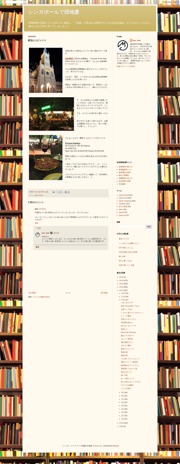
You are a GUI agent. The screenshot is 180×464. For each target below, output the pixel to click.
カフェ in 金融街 (127, 385)
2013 (121, 287)
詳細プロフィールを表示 (126, 66)
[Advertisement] (128, 114)
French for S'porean (128, 332)
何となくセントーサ (128, 326)
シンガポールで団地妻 (54, 12)
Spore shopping (125, 201)
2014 (121, 284)
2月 (122, 416)
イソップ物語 (126, 316)
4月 (122, 409)
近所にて (124, 329)
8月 (122, 396)
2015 (121, 281)
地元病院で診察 (125, 181)
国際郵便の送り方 (125, 178)
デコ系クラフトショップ (130, 359)
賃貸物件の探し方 (125, 167)
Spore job (122, 215)
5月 (122, 406)
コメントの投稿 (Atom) (41, 297)
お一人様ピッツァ (127, 378)
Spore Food (39, 195)
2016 (121, 277)
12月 (123, 293)
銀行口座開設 (124, 175)
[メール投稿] (53, 192)
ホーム (68, 293)
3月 (122, 412)
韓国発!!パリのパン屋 (129, 369)
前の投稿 (104, 293)
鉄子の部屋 (123, 207)
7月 (122, 399)
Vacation (122, 204)
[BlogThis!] (60, 192)
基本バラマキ (124, 239)
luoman (96, 446)
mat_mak (45, 233)
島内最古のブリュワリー (130, 365)
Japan (121, 212)
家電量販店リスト (125, 170)
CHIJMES (69, 58)
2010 (121, 426)
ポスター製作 (126, 345)
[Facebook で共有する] (66, 192)
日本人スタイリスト (128, 319)
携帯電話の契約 (125, 172)
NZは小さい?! (126, 372)
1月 (122, 419)
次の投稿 (32, 293)
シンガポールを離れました (129, 243)
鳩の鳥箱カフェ (127, 342)
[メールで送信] (58, 192)
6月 (122, 402)
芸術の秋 (124, 355)
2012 (121, 290)
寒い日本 (122, 256)
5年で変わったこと (126, 248)
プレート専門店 (127, 339)
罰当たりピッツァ (127, 349)
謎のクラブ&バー (127, 336)
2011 (121, 423)
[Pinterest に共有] (68, 192)
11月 (123, 297)
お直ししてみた (127, 309)
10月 (123, 300)
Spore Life (123, 198)
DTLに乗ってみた (125, 261)
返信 (36, 223)
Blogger (116, 446)
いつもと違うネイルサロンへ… (133, 313)
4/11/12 (56, 233)
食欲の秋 (124, 352)
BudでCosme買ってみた (130, 306)
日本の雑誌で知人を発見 (128, 252)
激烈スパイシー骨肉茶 (129, 362)
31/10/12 (42, 209)
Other (121, 210)
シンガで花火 (126, 388)
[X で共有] (63, 192)
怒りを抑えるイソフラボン (131, 382)
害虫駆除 (122, 184)
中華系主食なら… (127, 323)
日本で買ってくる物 (126, 265)
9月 (122, 393)
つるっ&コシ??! (127, 303)
